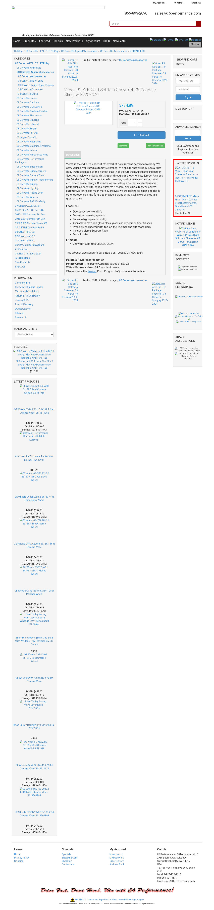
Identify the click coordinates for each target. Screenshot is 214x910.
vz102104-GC (137, 51)
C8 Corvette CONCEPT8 (29, 106)
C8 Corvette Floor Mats (29, 141)
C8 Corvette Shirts (28, 93)
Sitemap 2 (20, 317)
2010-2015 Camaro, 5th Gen (30, 214)
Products (28, 41)
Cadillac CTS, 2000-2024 (28, 253)
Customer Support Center (29, 287)
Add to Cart (141, 135)
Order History (117, 861)
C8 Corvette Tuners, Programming (35, 179)
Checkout (196, 3)
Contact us (68, 864)
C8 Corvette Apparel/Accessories (79, 51)
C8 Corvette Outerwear (30, 89)
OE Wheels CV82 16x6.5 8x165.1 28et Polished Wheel (34, 592)
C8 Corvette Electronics (29, 115)
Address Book (117, 864)
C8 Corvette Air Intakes (29, 67)
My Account (159, 3)
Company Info (22, 282)
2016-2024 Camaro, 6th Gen (30, 219)
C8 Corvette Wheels (27, 197)
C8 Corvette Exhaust (28, 124)
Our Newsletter (23, 308)
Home (16, 41)
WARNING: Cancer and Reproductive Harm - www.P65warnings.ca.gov (109, 899)
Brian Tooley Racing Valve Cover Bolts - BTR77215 (34, 727)
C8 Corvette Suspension (30, 166)
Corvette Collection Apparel (29, 245)
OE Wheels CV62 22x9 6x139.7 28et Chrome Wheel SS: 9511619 (34, 767)
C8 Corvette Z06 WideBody (31, 201)
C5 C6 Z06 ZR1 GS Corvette (29, 210)
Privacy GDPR (22, 300)
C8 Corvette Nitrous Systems (32, 154)
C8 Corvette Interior (27, 150)
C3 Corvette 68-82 (25, 232)
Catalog (18, 51)
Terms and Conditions (27, 291)
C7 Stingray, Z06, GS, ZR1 (28, 205)
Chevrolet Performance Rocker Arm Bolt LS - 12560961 (34, 458)
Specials (58, 41)
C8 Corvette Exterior (27, 133)
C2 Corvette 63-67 (25, 236)
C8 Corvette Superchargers (31, 171)
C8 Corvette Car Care (28, 102)
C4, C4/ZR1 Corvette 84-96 (29, 227)
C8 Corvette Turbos (27, 184)
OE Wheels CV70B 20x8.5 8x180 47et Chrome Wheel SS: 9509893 (34, 814)
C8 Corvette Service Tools (30, 175)
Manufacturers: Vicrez (134, 114)
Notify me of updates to (188, 238)
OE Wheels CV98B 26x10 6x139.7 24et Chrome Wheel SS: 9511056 (34, 411)
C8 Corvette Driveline (28, 120)
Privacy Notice (22, 857)
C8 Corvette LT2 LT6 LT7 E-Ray (42, 51)
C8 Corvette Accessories (113, 51)
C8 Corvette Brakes (27, 98)
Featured (44, 41)
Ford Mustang (22, 258)
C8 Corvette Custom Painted (32, 111)
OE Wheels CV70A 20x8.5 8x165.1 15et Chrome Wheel (34, 545)
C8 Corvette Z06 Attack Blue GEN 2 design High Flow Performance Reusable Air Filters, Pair (34, 364)
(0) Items (178, 3)
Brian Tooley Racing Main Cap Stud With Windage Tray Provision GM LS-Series (34, 641)
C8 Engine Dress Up (27, 137)
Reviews (123, 146)
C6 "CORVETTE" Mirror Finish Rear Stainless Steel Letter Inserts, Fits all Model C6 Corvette (187, 203)
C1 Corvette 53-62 (25, 240)
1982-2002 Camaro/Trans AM (31, 223)
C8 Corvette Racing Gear (30, 192)
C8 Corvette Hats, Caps (30, 80)
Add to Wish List (155, 146)
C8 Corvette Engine (27, 128)
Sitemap (19, 313)
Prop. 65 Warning (24, 304)
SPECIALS (20, 266)
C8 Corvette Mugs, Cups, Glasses (36, 85)
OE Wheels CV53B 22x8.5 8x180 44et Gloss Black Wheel (34, 498)
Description (73, 154)
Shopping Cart (69, 857)
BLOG (106, 41)
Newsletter (119, 41)
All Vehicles (21, 249)
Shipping (18, 861)
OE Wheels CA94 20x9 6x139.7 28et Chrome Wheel (34, 680)
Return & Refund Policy (27, 295)
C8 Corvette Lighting (27, 188)
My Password (117, 857)
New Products (74, 41)
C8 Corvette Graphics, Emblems (34, 146)
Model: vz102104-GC (131, 110)
